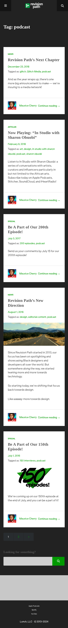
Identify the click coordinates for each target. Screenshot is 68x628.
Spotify (34, 610)
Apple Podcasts (34, 606)
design (27, 148)
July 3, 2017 (14, 238)
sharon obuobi (34, 153)
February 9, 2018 (17, 143)
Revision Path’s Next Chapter (33, 60)
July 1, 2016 (14, 455)
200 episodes (27, 243)
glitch (23, 71)
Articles (12, 127)
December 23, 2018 (18, 66)
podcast (46, 71)
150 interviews (28, 460)
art (21, 148)
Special (11, 221)
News (10, 54)
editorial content (37, 316)
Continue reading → (49, 105)
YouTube (34, 614)
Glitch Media (34, 71)
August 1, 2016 (16, 311)
